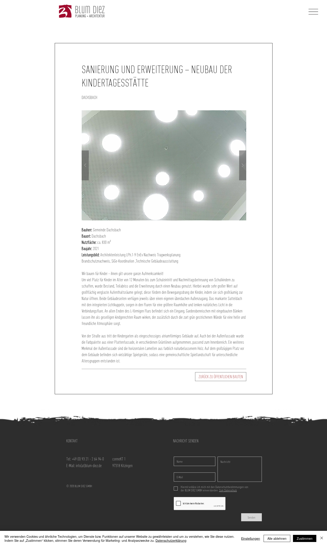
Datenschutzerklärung (170, 540)
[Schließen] (321, 538)
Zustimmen (305, 538)
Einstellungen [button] (250, 538)
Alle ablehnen (277, 538)
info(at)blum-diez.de (89, 465)
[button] (313, 11)
